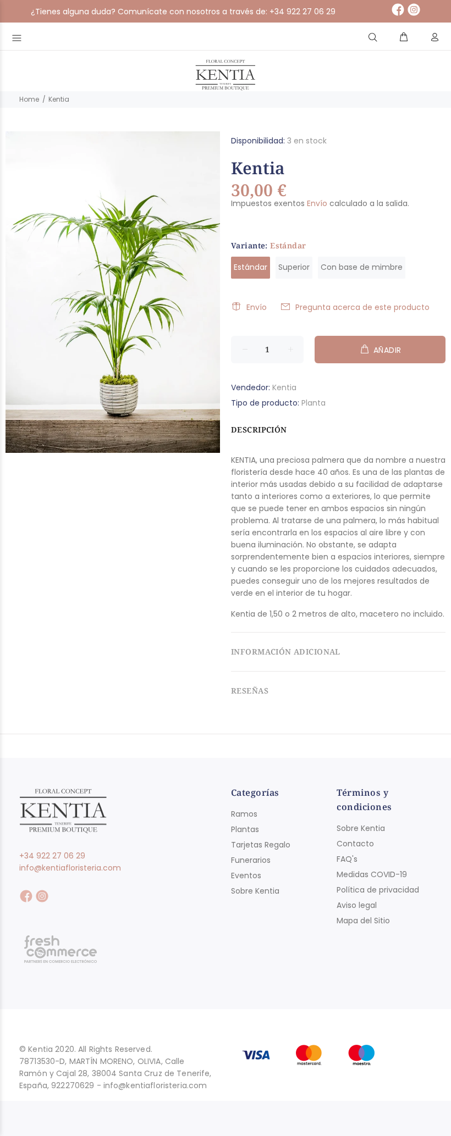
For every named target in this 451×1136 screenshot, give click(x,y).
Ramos (244, 813)
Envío (317, 203)
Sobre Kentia (255, 890)
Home (29, 99)
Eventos (246, 875)
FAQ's (347, 859)
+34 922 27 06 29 (52, 855)
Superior (294, 267)
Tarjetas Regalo (260, 844)
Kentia (284, 387)
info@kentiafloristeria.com (70, 867)
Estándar (250, 267)
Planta (313, 402)
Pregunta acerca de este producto (362, 307)
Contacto (355, 843)
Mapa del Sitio (363, 920)
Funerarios (251, 860)
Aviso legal (357, 905)
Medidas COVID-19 (372, 874)
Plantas (245, 829)
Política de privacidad (378, 889)
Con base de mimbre (362, 267)
